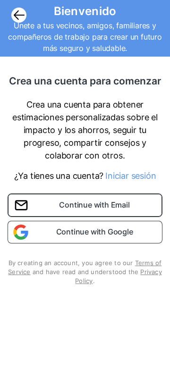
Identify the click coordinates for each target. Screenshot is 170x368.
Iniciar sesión (130, 176)
